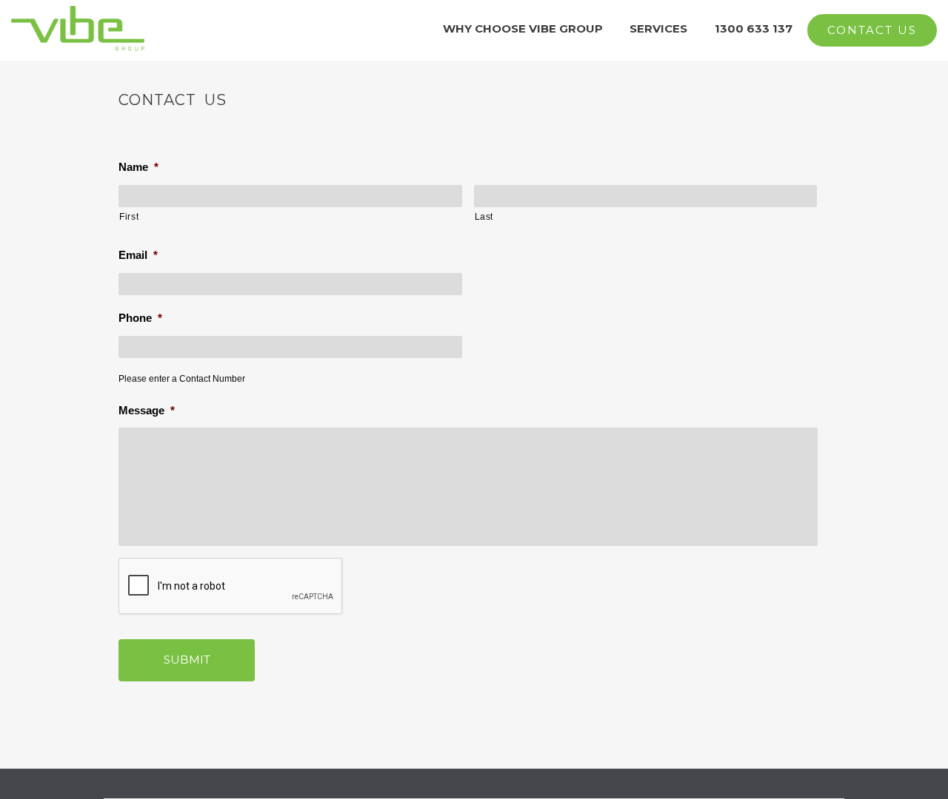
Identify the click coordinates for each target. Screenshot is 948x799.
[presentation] (231, 587)
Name (138, 167)
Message (146, 410)
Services (658, 28)
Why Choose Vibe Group (523, 28)
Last (484, 217)
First (128, 217)
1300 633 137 (753, 28)
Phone (140, 317)
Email (138, 255)
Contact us (872, 30)
